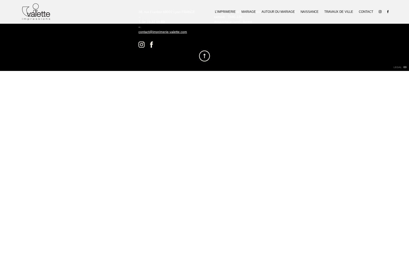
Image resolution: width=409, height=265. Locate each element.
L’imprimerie (225, 11)
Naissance (310, 11)
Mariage (248, 11)
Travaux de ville (338, 11)
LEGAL (398, 67)
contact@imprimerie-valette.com (162, 32)
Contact (366, 11)
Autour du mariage (278, 11)
